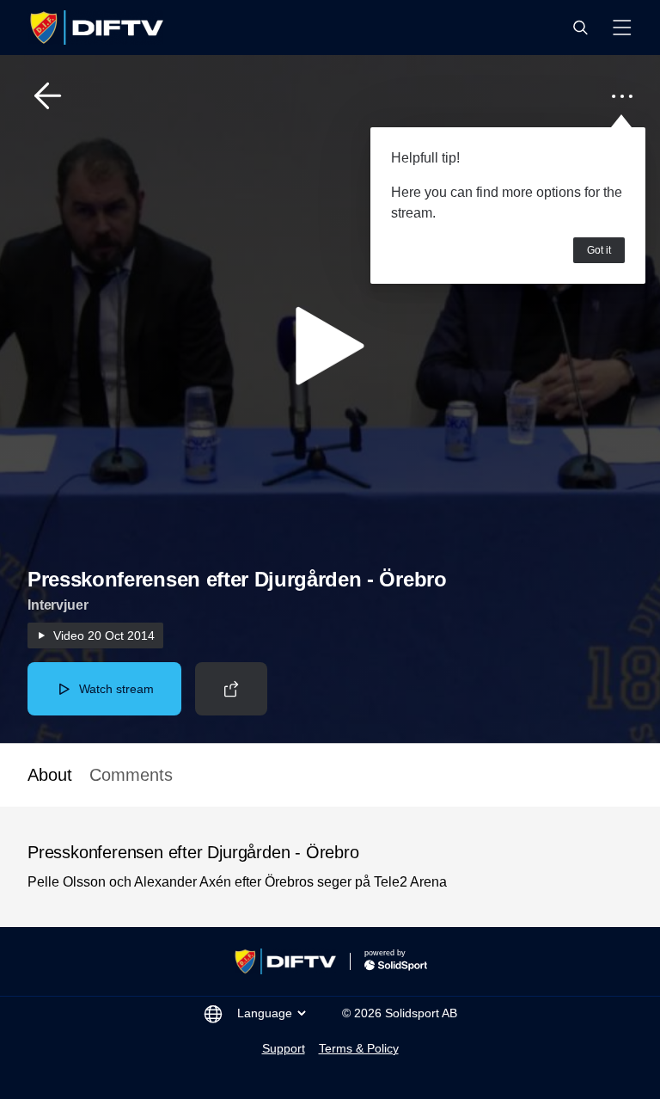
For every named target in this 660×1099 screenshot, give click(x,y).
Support (283, 1048)
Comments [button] (131, 774)
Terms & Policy (359, 1048)
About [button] (50, 774)
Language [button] (264, 1013)
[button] (580, 27)
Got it (599, 250)
